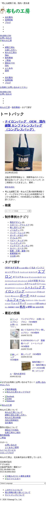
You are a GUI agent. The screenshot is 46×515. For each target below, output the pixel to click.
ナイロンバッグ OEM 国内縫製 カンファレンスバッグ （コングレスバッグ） (25, 125)
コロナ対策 (32, 281)
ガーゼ (26, 277)
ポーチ (24, 295)
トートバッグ (33, 287)
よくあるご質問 (12, 447)
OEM (7, 267)
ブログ (8, 22)
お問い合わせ (6, 38)
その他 (13, 256)
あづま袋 (22, 268)
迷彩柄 (38, 307)
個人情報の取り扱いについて (17, 492)
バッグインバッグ (30, 292)
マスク (33, 296)
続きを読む (10, 187)
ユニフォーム (16, 299)
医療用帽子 (11, 307)
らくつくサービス (8, 450)
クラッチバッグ (22, 281)
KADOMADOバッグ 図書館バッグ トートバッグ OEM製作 (33, 343)
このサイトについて (14, 490)
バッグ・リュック (18, 233)
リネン (36, 300)
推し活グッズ (16, 227)
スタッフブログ (7, 453)
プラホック (40, 292)
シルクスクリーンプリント (16, 284)
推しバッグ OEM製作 (31, 354)
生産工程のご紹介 (13, 432)
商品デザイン (16, 222)
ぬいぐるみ (30, 268)
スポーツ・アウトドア (19, 225)
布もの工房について (14, 412)
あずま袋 (14, 268)
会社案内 (9, 17)
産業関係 (14, 253)
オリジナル (18, 277)
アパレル (14, 238)
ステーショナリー (32, 284)
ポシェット (15, 296)
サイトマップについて (15, 495)
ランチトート (30, 300)
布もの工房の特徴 (13, 418)
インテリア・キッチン (19, 246)
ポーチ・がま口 (17, 235)
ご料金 (3, 438)
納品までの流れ (12, 430)
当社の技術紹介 (12, 420)
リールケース (31, 303)
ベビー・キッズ (17, 240)
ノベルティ (15, 230)
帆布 (22, 306)
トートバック (20, 288)
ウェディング (24, 272)
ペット (7, 296)
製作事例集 (5, 435)
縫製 (30, 307)
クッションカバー (36, 277)
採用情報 (9, 20)
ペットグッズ (16, 243)
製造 (34, 307)
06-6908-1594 (5, 36)
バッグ (20, 291)
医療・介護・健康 (18, 251)
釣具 (42, 307)
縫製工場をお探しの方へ (15, 415)
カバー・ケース (17, 248)
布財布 (17, 307)
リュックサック (18, 303)
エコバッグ (33, 272)
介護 (37, 303)
